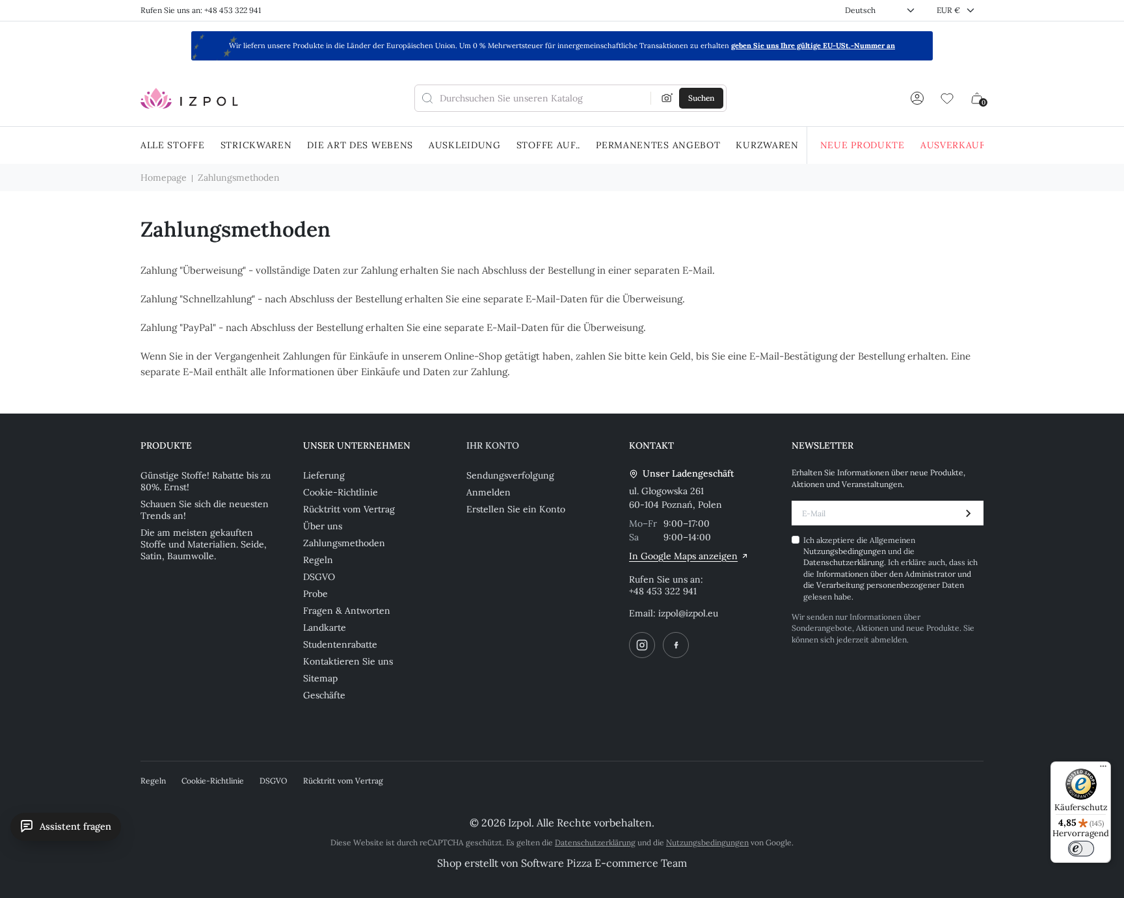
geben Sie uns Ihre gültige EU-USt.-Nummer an (813, 45)
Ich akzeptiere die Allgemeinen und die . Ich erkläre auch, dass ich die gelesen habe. (890, 568)
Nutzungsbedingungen (845, 551)
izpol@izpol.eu (688, 613)
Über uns (322, 526)
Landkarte (324, 627)
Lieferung (324, 475)
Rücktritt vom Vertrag (349, 509)
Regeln (318, 560)
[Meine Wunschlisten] (947, 98)
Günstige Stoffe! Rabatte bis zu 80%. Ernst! (205, 481)
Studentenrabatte (340, 644)
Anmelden (488, 492)
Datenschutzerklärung (843, 562)
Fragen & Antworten (346, 610)
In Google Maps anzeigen (683, 556)
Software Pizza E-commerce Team (604, 862)
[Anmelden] (917, 98)
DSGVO (319, 577)
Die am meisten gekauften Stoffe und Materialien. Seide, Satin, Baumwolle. (203, 544)
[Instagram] (642, 645)
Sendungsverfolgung (510, 475)
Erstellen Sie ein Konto (515, 509)
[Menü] (1103, 769)
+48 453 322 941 (663, 591)
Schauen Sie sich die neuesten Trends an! (204, 510)
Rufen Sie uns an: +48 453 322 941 (200, 10)
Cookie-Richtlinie (340, 492)
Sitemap (320, 678)
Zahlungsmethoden (344, 543)
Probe (315, 594)
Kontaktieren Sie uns (348, 661)
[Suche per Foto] (667, 98)
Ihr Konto (492, 445)
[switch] (1081, 848)
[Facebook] (676, 645)
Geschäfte (324, 695)
